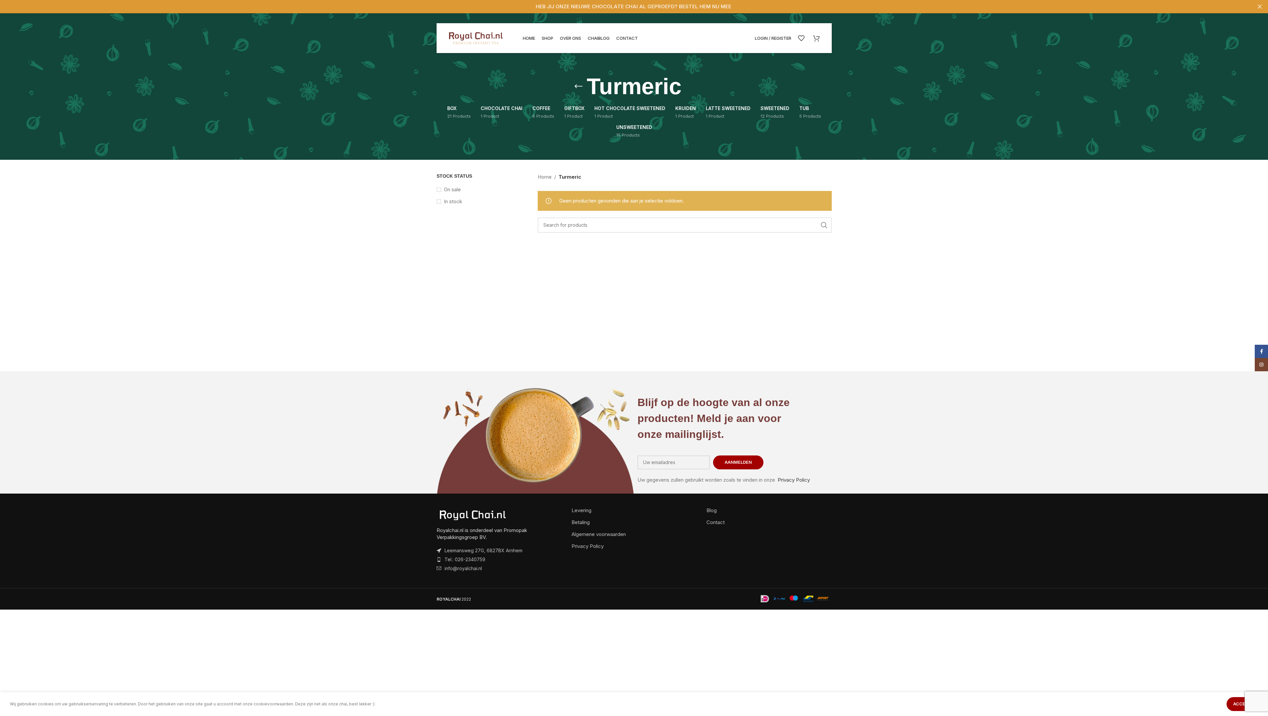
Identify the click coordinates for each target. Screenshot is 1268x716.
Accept (1242, 703)
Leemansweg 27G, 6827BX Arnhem (483, 550)
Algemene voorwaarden (599, 534)
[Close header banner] (1259, 6)
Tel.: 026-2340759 (465, 559)
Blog (711, 510)
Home (545, 177)
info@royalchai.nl (463, 568)
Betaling (581, 522)
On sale (452, 189)
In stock (453, 201)
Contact (715, 522)
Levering (581, 510)
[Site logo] (476, 37)
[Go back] (578, 86)
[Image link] (473, 515)
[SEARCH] (824, 225)
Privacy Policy (794, 480)
